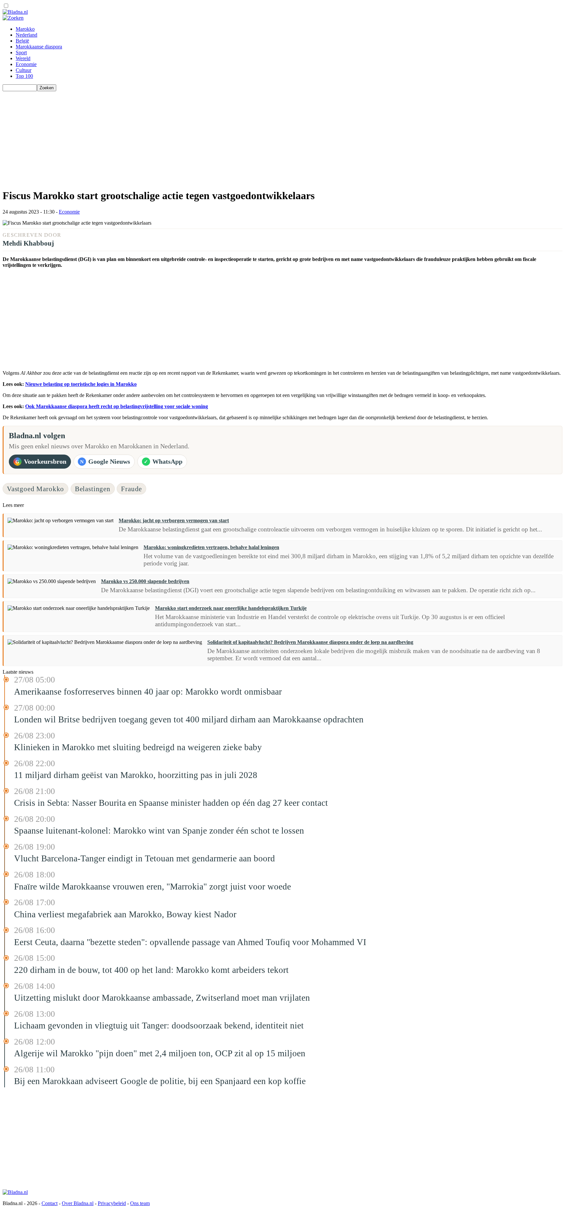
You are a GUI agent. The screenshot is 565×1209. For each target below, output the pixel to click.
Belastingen (93, 488)
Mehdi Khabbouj (28, 243)
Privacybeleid (112, 1203)
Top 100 (24, 76)
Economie (26, 64)
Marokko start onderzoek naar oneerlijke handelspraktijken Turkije (231, 608)
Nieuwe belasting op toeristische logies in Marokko (81, 384)
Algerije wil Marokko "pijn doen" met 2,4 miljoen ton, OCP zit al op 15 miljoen (159, 1053)
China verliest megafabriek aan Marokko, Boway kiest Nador (125, 914)
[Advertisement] (199, 137)
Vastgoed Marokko (35, 488)
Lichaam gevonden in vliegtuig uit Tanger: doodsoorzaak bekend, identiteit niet (159, 1025)
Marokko (25, 29)
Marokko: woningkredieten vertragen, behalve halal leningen (211, 547)
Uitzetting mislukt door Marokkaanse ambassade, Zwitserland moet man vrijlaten (162, 998)
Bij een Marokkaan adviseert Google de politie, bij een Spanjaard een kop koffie (160, 1081)
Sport (21, 52)
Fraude (131, 488)
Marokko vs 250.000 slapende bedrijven (145, 581)
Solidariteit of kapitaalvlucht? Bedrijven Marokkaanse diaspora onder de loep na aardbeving (310, 642)
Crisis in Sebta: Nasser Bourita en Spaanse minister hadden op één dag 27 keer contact (171, 803)
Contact (50, 1203)
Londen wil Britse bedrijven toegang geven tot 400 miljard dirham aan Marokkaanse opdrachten (189, 719)
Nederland (26, 35)
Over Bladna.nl (78, 1203)
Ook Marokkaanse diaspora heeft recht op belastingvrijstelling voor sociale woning (116, 406)
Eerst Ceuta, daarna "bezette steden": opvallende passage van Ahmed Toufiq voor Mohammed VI (190, 942)
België (22, 40)
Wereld (23, 58)
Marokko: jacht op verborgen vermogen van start (174, 520)
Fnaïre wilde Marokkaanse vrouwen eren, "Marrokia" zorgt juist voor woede (152, 886)
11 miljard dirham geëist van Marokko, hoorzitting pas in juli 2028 (135, 775)
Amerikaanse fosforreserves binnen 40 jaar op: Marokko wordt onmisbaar (148, 692)
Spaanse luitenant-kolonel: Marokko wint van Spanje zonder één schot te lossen (159, 831)
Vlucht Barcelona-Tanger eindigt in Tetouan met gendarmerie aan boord (144, 858)
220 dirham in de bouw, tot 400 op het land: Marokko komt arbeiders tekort (151, 970)
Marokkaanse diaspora (39, 46)
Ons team (140, 1203)
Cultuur (23, 70)
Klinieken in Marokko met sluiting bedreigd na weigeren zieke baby (138, 747)
